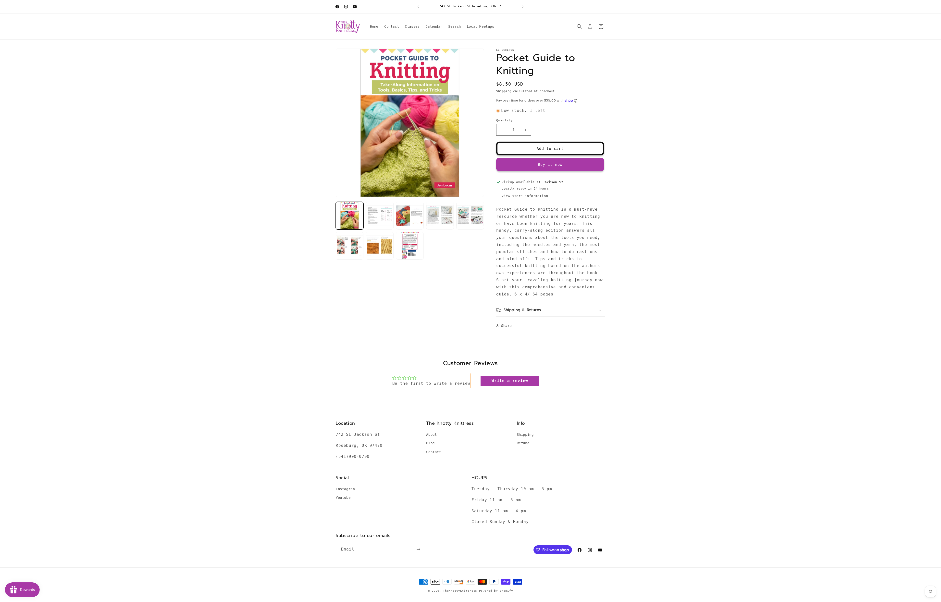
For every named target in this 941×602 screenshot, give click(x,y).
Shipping (503, 91)
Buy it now (550, 164)
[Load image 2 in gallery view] (380, 216)
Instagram (345, 489)
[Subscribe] (418, 549)
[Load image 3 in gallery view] (410, 216)
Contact (433, 452)
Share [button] (506, 326)
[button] (579, 26)
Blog (430, 443)
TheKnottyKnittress (460, 590)
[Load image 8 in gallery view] (410, 246)
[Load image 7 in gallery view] (380, 246)
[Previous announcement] (418, 6)
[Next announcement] (522, 6)
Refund (523, 443)
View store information (525, 196)
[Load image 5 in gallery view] (470, 216)
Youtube (343, 498)
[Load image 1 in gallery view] (349, 216)
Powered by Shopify (496, 590)
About (431, 434)
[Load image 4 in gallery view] (440, 216)
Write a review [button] (510, 380)
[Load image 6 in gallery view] (349, 246)
